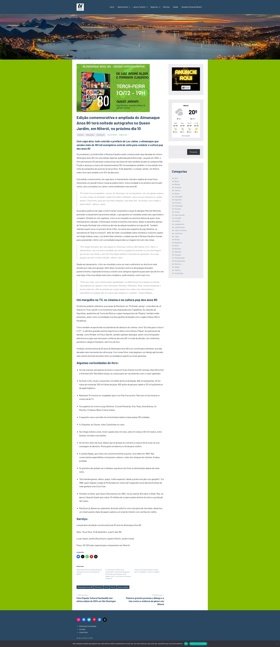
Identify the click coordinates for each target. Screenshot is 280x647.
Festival (178, 209)
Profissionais (180, 258)
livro (106, 587)
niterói (112, 587)
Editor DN (123, 135)
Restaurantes (180, 261)
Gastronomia (123, 7)
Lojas (177, 236)
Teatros (177, 270)
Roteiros (178, 264)
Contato (82, 629)
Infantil (177, 221)
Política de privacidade (198, 643)
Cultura (80, 135)
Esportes (178, 200)
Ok (186, 643)
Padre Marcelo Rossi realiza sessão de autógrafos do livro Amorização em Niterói (89, 572)
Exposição (179, 206)
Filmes (177, 212)
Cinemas (178, 187)
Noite (177, 246)
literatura (98, 587)
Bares (177, 181)
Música (177, 239)
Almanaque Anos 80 (85, 587)
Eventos (178, 203)
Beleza (177, 184)
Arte (176, 178)
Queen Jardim (123, 587)
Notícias (166, 7)
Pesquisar (193, 152)
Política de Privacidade (87, 626)
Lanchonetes (180, 227)
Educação (90, 135)
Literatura (100, 135)
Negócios (154, 7)
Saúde (175, 7)
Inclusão (178, 218)
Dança (177, 193)
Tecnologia (179, 273)
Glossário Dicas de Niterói (192, 7)
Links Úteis (83, 632)
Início (112, 7)
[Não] (277, 644)
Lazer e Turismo (139, 7)
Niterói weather (186, 135)
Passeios (178, 252)
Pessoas (178, 255)
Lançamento (179, 224)
